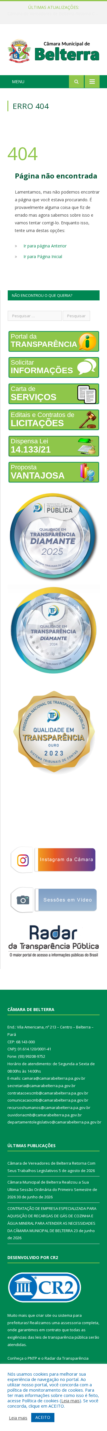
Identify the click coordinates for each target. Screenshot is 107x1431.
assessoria (71, 1322)
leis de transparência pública (61, 1337)
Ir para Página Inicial (42, 256)
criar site (43, 1315)
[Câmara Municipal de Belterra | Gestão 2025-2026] (53, 50)
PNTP (32, 1358)
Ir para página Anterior (45, 246)
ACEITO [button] (42, 1417)
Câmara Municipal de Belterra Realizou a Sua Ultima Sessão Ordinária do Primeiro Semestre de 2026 (55, 13)
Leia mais (70, 1400)
